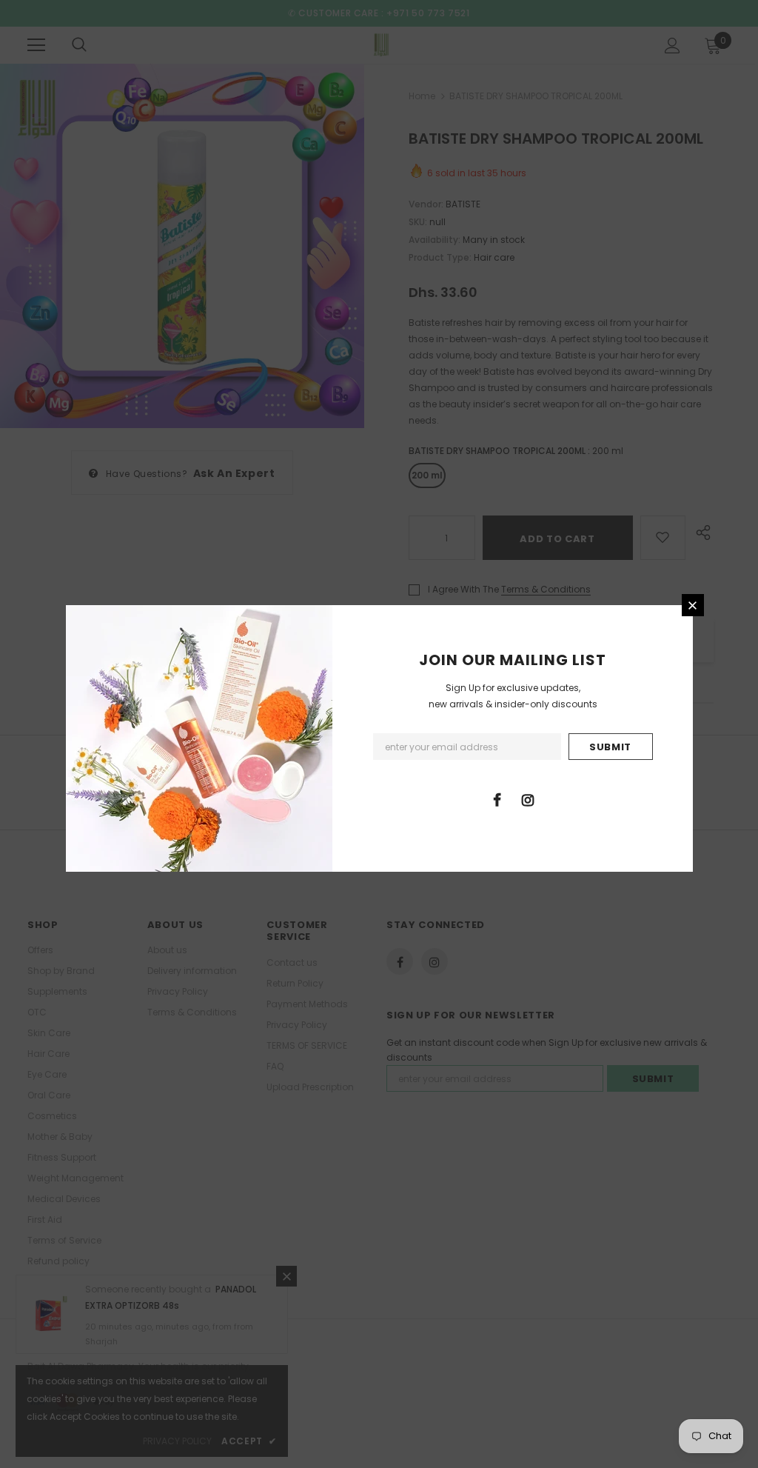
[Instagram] (528, 799)
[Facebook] (497, 799)
